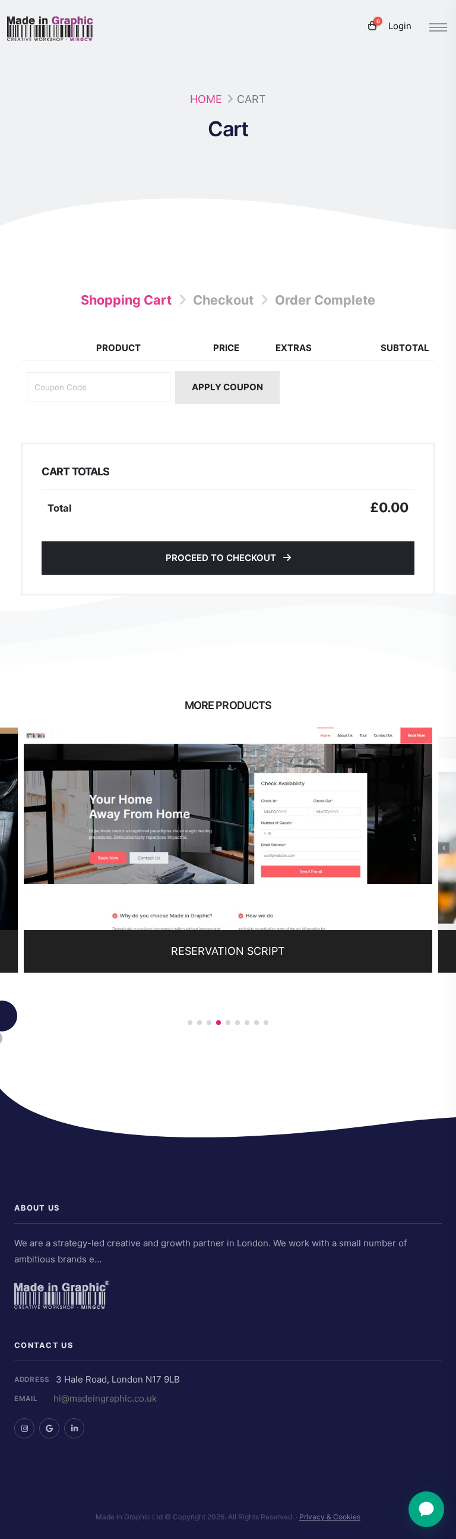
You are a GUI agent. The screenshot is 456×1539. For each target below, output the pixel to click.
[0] (372, 26)
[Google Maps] (49, 1428)
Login (399, 26)
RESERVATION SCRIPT (228, 951)
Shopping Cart (126, 300)
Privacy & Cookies (329, 1516)
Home (206, 99)
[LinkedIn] (74, 1428)
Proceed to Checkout (222, 557)
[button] (190, 1022)
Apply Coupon (227, 387)
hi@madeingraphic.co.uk (105, 1398)
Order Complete (325, 300)
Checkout (223, 300)
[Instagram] (24, 1428)
